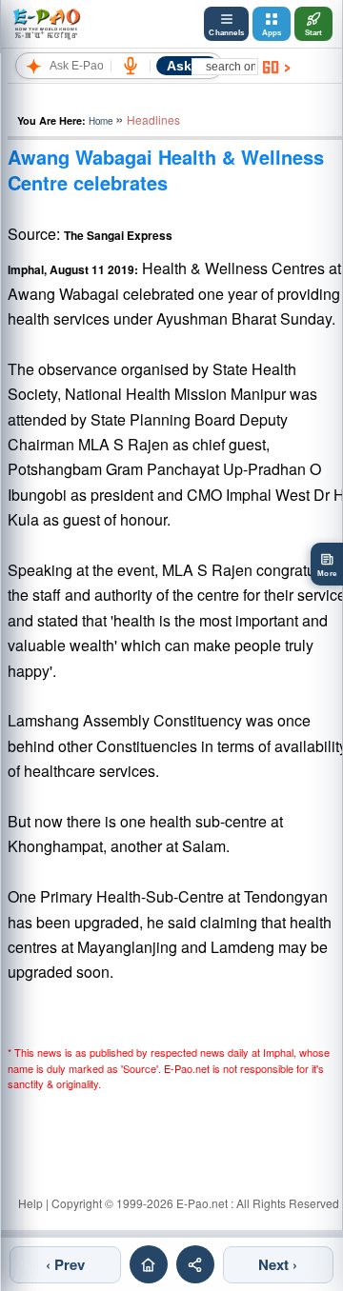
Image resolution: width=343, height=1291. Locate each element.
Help (30, 1203)
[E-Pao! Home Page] (46, 24)
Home (100, 121)
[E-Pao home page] (149, 1264)
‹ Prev (65, 1264)
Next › (277, 1264)
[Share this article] (195, 1264)
